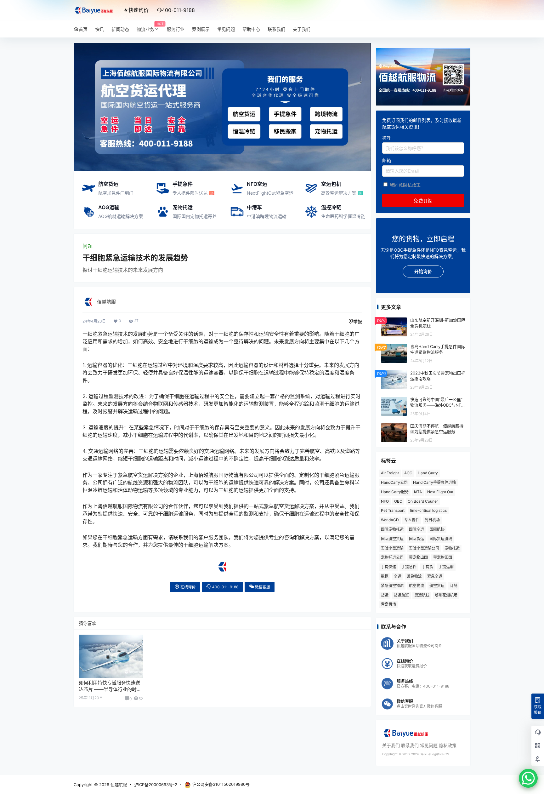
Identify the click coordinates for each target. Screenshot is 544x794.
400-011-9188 (224, 587)
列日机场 (432, 519)
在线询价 (187, 587)
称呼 (386, 137)
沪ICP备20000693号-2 (155, 784)
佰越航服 (118, 784)
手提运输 (446, 566)
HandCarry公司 (394, 482)
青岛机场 (388, 604)
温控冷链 (331, 207)
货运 (384, 595)
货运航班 (401, 595)
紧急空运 (434, 576)
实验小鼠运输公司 (424, 548)
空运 (397, 576)
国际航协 (437, 529)
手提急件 (183, 184)
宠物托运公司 (392, 557)
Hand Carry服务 (395, 491)
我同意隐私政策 (405, 184)
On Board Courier (423, 501)
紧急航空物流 (392, 585)
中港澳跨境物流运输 (266, 216)
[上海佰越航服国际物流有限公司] (222, 564)
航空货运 (108, 184)
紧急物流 (414, 576)
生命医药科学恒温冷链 (343, 216)
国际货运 (416, 538)
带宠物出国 (418, 557)
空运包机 (331, 184)
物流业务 (150, 27)
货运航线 (421, 595)
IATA (418, 491)
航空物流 (416, 585)
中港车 (254, 207)
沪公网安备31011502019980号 (221, 784)
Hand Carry (428, 473)
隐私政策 (447, 745)
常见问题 (429, 745)
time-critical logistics (428, 510)
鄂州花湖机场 (446, 595)
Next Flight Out (440, 491)
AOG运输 (108, 207)
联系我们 (410, 745)
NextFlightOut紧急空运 (270, 193)
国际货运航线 (440, 538)
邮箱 (386, 160)
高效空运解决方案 (338, 193)
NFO (385, 501)
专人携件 (411, 519)
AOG (408, 473)
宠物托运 (183, 207)
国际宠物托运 (392, 529)
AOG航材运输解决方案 (120, 216)
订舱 (453, 585)
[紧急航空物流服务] (222, 46)
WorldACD (390, 519)
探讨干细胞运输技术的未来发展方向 (122, 270)
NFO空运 (257, 184)
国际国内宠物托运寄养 (195, 216)
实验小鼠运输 (392, 548)
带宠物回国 (442, 557)
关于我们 (391, 745)
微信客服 (262, 587)
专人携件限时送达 (190, 193)
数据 (384, 576)
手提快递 (388, 566)
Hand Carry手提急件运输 (434, 482)
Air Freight (390, 473)
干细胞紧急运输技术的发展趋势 (135, 257)
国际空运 (416, 529)
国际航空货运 (392, 538)
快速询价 (138, 10)
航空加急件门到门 (115, 193)
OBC (398, 501)
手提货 (427, 566)
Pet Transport (393, 510)
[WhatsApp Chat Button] (528, 778)
